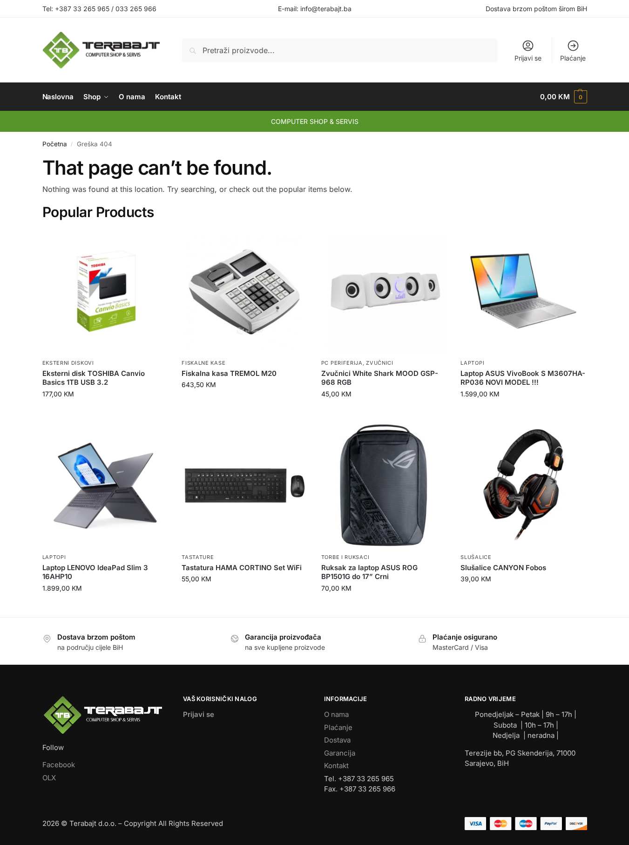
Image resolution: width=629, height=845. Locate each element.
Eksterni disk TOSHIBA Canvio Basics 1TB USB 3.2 (93, 378)
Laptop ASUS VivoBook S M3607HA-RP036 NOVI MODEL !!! (522, 378)
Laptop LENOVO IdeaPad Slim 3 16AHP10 (95, 572)
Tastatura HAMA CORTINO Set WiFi (242, 567)
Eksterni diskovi (68, 363)
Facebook (58, 764)
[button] (563, 97)
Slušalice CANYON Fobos (503, 567)
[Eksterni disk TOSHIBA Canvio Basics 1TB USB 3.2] (105, 291)
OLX (49, 777)
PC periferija (342, 363)
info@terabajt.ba (326, 9)
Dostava (337, 740)
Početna (54, 144)
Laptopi (472, 363)
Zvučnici (379, 363)
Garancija (339, 753)
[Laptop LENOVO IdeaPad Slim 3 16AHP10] (105, 486)
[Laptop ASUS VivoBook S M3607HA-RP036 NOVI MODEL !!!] (523, 291)
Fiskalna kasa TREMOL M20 (229, 373)
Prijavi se (527, 58)
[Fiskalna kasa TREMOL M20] (244, 291)
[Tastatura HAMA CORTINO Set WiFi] (244, 486)
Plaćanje (573, 58)
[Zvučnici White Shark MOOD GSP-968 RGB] (384, 291)
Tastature (198, 557)
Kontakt (336, 765)
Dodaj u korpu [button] (105, 413)
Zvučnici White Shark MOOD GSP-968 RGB (379, 378)
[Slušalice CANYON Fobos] (523, 486)
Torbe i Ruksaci (345, 557)
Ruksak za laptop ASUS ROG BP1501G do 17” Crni (369, 572)
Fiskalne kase (203, 363)
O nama (336, 714)
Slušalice (475, 557)
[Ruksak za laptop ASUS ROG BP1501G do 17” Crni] (384, 486)
